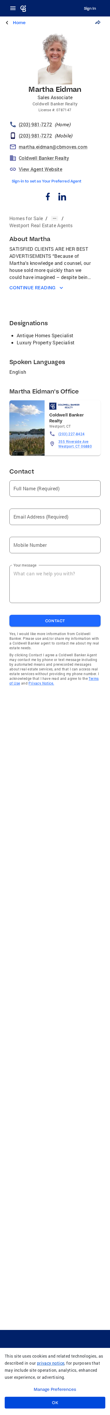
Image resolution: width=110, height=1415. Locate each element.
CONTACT (55, 620)
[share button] (97, 22)
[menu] (14, 8)
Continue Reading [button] (32, 287)
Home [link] (19, 22)
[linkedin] (62, 197)
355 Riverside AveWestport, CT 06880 (75, 444)
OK (55, 1402)
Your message (25, 565)
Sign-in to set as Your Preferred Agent (46, 181)
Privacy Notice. (41, 683)
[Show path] (54, 218)
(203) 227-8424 (71, 433)
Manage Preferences (55, 1389)
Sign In (90, 8)
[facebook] (48, 197)
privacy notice (51, 1363)
